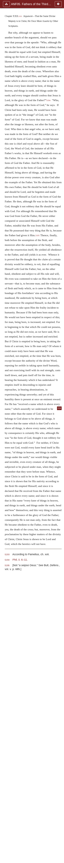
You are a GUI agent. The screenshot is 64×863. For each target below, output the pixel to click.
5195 (37, 236)
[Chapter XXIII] (60, 431)
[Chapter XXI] (3, 431)
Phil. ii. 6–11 (20, 559)
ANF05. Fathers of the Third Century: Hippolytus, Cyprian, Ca (31, 4)
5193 (20, 16)
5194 (48, 100)
